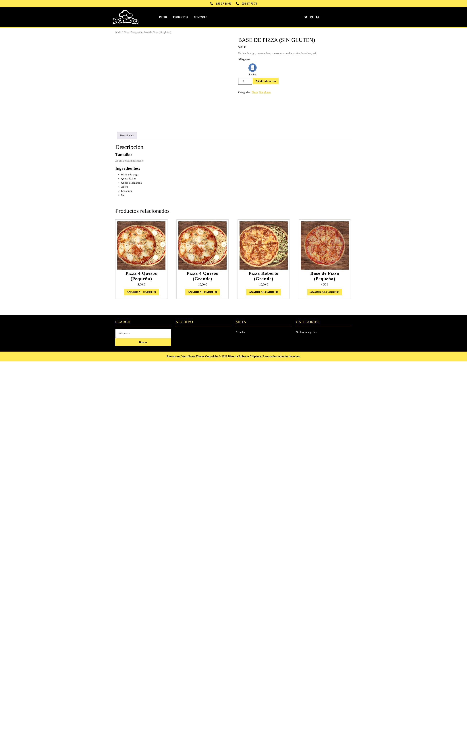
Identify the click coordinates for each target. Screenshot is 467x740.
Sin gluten (136, 32)
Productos (180, 17)
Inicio (163, 17)
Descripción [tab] (127, 135)
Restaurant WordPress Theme (185, 356)
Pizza (126, 32)
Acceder (240, 332)
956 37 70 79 (249, 3)
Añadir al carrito (265, 81)
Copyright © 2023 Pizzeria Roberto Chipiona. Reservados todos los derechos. (252, 356)
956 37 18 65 (223, 3)
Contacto (200, 17)
